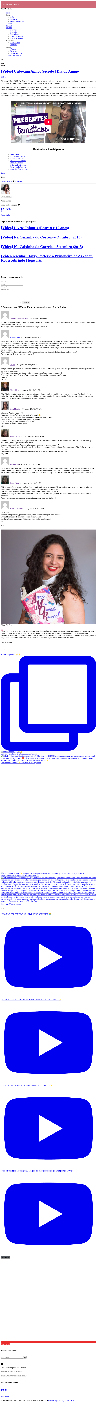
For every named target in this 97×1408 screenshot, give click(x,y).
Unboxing (19, 181)
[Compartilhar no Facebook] (1, 209)
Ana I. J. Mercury (16, 509)
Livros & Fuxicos (17, 159)
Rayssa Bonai (15, 483)
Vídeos (13, 49)
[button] (6, 9)
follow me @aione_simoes (11, 904)
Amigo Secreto (6, 181)
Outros (8, 47)
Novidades (10, 40)
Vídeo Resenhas (16, 36)
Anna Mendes (15, 409)
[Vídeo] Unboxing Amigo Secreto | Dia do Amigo (40, 71)
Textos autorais (16, 53)
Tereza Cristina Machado (19, 318)
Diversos (13, 51)
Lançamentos (15, 43)
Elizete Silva (14, 390)
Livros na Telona (16, 38)
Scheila (12, 365)
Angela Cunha (15, 337)
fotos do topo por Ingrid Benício (60, 1400)
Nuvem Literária (16, 163)
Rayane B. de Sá (16, 436)
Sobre (8, 15)
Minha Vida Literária (18, 161)
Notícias (13, 45)
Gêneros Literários (17, 21)
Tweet (3, 173)
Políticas (13, 19)
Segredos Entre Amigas (19, 169)
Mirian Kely (14, 464)
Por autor (13, 32)
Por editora (14, 34)
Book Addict (15, 154)
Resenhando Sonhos (18, 167)
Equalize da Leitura (17, 156)
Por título (13, 30)
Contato (9, 23)
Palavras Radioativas (18, 165)
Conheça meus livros (13, 55)
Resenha (9, 28)
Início (8, 13)
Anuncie (9, 26)
